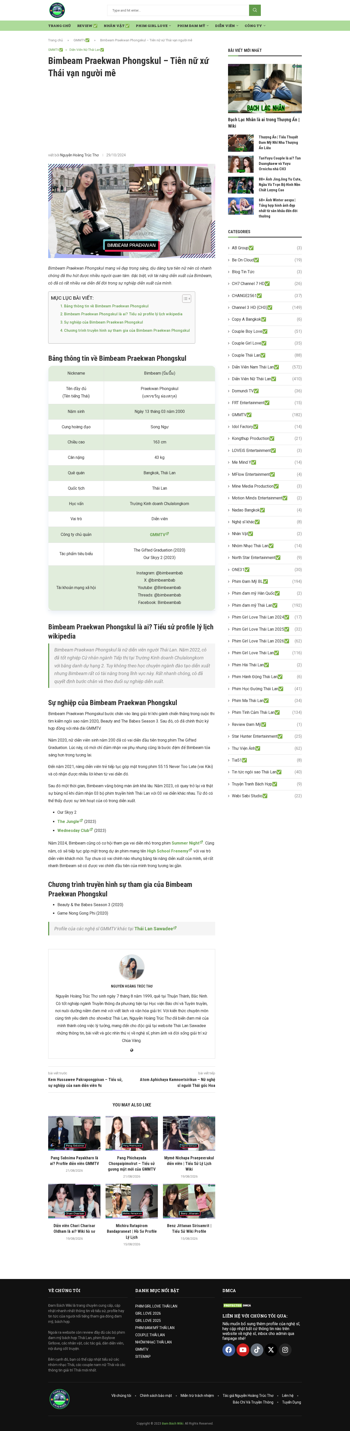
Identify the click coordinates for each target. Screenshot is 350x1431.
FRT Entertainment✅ (267, 402)
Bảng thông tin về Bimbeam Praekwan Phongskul (106, 306)
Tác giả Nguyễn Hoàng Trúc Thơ (248, 1396)
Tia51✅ (267, 760)
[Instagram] (285, 1349)
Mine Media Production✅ (267, 486)
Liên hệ (287, 1396)
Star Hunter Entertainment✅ (267, 736)
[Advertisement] (131, 115)
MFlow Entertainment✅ (267, 474)
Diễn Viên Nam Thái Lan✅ (267, 367)
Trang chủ (55, 40)
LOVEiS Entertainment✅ (267, 450)
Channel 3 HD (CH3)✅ (267, 307)
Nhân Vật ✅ (116, 25)
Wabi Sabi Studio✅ (267, 795)
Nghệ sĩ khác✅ (267, 521)
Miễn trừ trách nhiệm (197, 1396)
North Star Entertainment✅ (267, 557)
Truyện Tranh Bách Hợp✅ (267, 784)
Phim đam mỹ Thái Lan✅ (267, 605)
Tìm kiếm (255, 10)
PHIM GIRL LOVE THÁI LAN (156, 1306)
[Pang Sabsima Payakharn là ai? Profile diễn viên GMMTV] (74, 1133)
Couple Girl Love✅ (267, 343)
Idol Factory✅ (267, 426)
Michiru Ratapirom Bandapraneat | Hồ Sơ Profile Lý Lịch (132, 1231)
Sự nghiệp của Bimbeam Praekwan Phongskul (103, 322)
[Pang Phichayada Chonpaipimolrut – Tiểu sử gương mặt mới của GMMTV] (132, 1133)
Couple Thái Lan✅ (267, 355)
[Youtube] (242, 1349)
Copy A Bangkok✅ (267, 319)
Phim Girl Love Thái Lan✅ (267, 652)
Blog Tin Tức (267, 271)
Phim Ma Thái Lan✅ (267, 700)
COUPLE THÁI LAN (150, 1335)
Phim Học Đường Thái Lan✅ (267, 688)
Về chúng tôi (121, 1396)
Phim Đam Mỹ (191, 25)
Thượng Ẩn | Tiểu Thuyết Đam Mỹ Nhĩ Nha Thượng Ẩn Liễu (278, 142)
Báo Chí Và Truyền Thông (253, 1402)
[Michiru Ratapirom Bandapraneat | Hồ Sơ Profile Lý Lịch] (132, 1201)
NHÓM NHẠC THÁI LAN (153, 1342)
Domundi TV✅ (267, 390)
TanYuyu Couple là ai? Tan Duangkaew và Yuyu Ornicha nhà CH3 (280, 163)
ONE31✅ (267, 569)
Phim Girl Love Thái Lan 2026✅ (267, 641)
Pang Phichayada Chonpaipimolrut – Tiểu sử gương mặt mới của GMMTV (132, 1163)
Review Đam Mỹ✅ (267, 724)
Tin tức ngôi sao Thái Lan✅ (267, 772)
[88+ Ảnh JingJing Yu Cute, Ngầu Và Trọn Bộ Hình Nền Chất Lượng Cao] (241, 185)
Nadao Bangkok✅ (267, 510)
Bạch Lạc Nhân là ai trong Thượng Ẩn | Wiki (264, 123)
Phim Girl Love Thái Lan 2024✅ (267, 617)
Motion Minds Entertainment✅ (267, 498)
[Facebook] (228, 1349)
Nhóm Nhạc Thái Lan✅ (267, 545)
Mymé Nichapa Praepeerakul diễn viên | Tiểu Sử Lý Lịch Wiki (189, 1163)
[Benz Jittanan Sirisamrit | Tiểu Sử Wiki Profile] (189, 1201)
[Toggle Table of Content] (184, 298)
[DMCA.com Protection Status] (237, 1305)
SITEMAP (143, 1356)
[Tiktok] (257, 1349)
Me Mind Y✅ (267, 462)
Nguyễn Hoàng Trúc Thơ (79, 155)
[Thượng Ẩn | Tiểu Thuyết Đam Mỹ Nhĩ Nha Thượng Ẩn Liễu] (241, 143)
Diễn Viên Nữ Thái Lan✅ (267, 378)
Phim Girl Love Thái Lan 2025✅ (267, 629)
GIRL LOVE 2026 (148, 1313)
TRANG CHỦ (59, 25)
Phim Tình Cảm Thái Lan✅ (267, 712)
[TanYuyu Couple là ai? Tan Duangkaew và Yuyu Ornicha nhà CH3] (241, 164)
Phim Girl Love (152, 25)
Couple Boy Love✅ (267, 331)
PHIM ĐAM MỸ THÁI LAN (154, 1328)
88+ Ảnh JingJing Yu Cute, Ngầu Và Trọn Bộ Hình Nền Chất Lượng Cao (280, 184)
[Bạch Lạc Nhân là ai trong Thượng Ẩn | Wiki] (265, 88)
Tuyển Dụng (291, 1402)
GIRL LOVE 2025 (148, 1320)
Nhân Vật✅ (267, 533)
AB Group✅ (267, 247)
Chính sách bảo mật (156, 1396)
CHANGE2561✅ (267, 295)
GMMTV (141, 1349)
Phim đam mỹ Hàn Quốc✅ (267, 593)
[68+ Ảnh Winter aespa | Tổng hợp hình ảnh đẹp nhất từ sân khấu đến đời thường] (241, 206)
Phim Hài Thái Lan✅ (267, 664)
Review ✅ (87, 25)
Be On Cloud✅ (267, 260)
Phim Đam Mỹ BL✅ (267, 581)
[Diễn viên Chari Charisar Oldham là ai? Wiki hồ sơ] (74, 1201)
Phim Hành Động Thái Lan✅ (267, 676)
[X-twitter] (271, 1349)
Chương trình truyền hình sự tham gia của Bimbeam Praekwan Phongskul (127, 330)
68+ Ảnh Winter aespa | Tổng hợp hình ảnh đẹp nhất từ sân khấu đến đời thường (278, 208)
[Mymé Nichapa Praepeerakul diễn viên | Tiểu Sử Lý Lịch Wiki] (189, 1133)
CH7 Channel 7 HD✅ (267, 283)
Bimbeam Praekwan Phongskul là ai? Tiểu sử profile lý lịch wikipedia (123, 314)
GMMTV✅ (81, 40)
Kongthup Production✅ (267, 438)
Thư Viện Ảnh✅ (267, 748)
